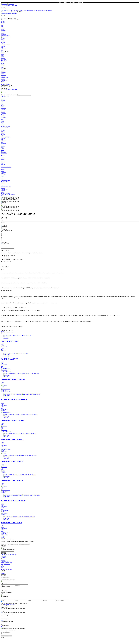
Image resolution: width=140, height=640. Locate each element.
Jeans (2, 104)
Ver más (2, 331)
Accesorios (20, 10)
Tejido (2, 102)
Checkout (3, 626)
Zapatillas (3, 161)
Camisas (2, 105)
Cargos (2, 106)
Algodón (3, 109)
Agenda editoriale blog (43, 10)
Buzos (2, 114)
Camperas (3, 112)
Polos (2, 101)
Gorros (2, 125)
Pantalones (3, 108)
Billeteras (3, 151)
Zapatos (2, 159)
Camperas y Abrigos (5, 126)
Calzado (25, 10)
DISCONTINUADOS (32, 10)
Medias (2, 119)
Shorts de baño (4, 189)
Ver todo (3, 98)
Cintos (2, 122)
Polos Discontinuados (6, 186)
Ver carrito (3, 620)
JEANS (2, 176)
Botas (2, 163)
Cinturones (3, 152)
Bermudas (3, 190)
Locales (50, 10)
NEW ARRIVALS (5, 10)
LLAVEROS (4, 154)
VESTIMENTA (13, 10)
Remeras (3, 100)
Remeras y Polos (4, 181)
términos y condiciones (9, 604)
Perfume (2, 123)
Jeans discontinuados (5, 180)
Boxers (2, 121)
